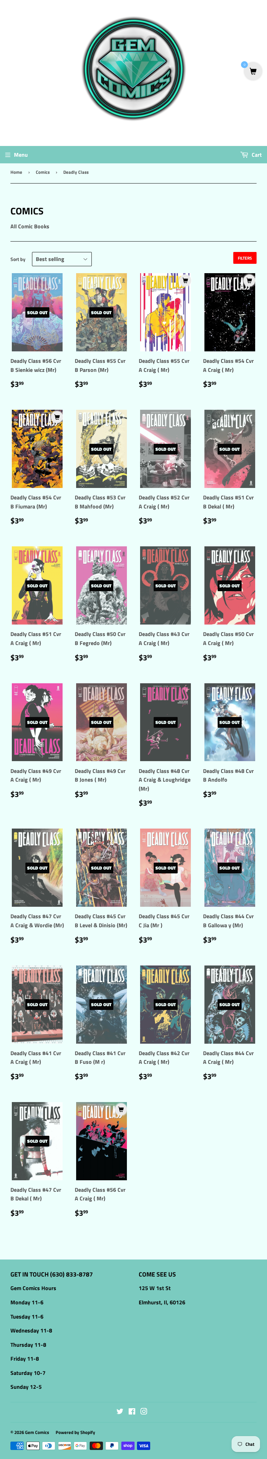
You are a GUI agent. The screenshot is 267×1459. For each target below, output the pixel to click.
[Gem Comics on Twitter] (119, 1412)
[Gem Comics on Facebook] (132, 1412)
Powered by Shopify (75, 1432)
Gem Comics (37, 1432)
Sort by (17, 259)
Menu (21, 154)
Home (16, 172)
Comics (43, 172)
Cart (256, 154)
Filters (245, 258)
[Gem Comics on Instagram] (143, 1412)
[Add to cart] (185, 280)
